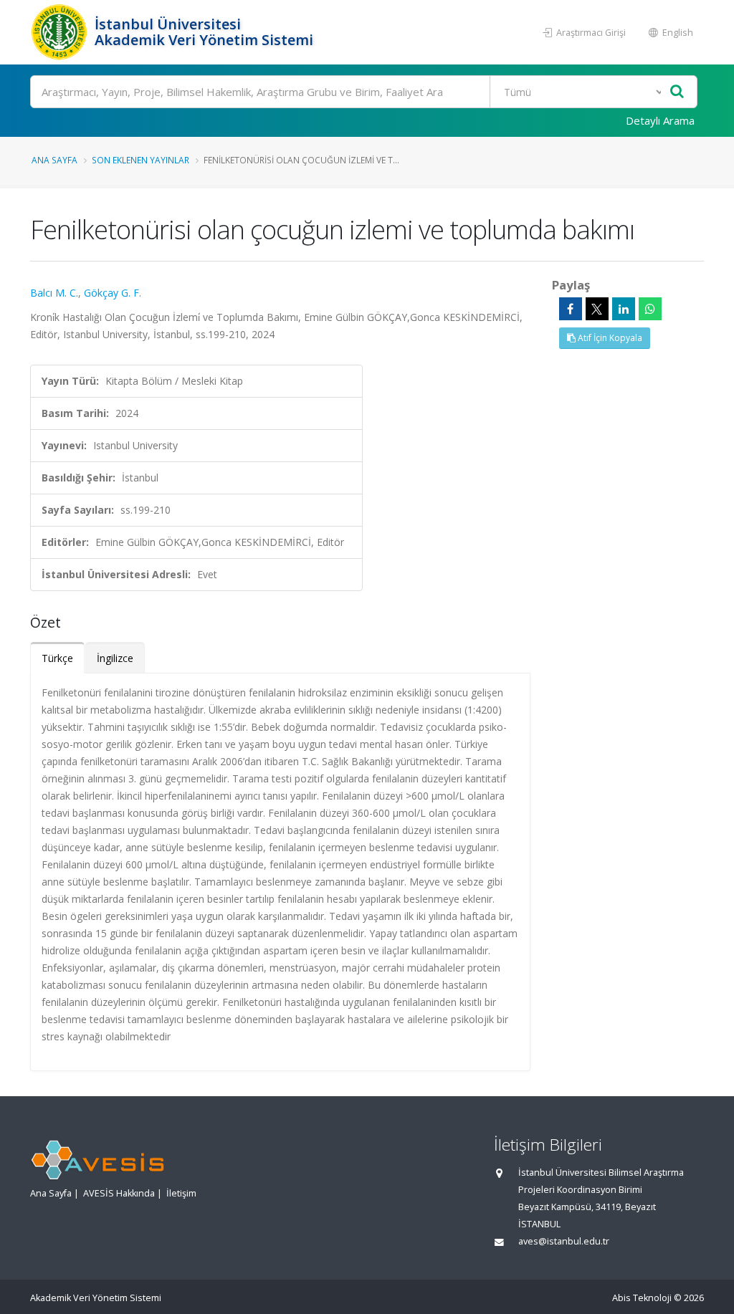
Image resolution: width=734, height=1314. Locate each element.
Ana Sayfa (54, 160)
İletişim (181, 1193)
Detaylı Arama (660, 120)
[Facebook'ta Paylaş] (570, 308)
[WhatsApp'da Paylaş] (650, 308)
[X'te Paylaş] (597, 308)
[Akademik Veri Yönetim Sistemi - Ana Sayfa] (60, 32)
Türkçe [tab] (57, 658)
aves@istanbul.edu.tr (563, 1241)
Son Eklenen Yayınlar (140, 160)
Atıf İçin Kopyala (609, 338)
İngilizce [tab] (115, 658)
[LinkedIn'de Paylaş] (623, 308)
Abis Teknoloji (642, 1298)
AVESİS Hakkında (119, 1193)
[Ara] (677, 92)
